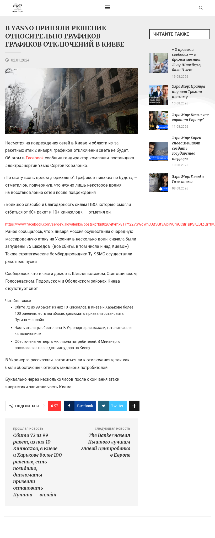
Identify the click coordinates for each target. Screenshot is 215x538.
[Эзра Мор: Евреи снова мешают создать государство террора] (158, 151)
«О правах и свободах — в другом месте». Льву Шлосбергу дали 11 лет (186, 59)
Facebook (35, 157)
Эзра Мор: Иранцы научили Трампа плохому (188, 91)
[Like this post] (56, 406)
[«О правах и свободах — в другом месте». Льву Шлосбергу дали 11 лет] (158, 63)
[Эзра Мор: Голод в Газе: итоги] (158, 182)
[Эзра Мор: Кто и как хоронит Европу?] (158, 121)
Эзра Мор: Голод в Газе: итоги (188, 179)
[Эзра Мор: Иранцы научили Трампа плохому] (158, 95)
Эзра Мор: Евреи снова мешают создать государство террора (186, 148)
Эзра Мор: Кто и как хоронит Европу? (190, 117)
